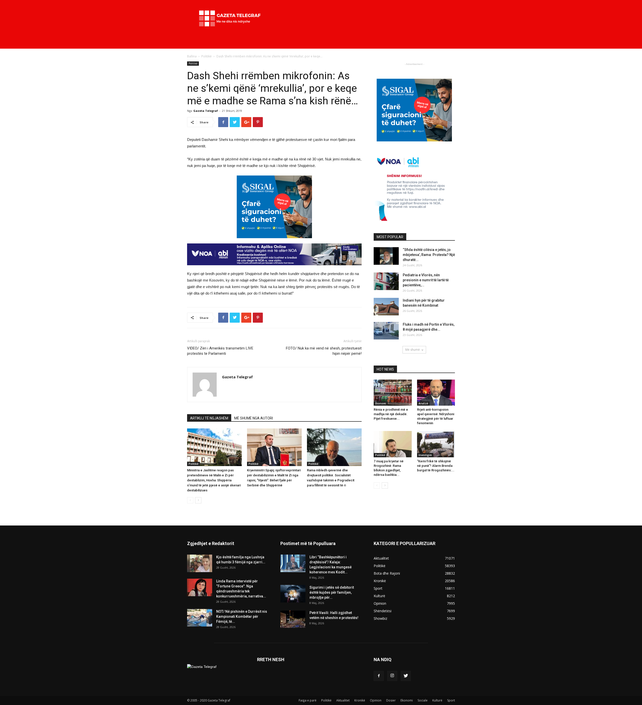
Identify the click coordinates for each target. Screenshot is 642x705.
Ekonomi (380, 403)
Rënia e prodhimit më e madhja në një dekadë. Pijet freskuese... (391, 414)
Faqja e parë (307, 700)
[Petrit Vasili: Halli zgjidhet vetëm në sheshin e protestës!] (292, 619)
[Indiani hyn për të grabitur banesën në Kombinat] (386, 306)
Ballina (192, 56)
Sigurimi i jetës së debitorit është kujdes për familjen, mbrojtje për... (331, 592)
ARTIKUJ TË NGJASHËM (209, 418)
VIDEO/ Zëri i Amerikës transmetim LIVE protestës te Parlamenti (220, 351)
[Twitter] (406, 676)
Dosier (391, 700)
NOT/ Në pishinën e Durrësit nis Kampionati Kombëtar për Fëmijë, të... (241, 616)
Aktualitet (343, 700)
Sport (451, 700)
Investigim (425, 455)
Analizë (423, 403)
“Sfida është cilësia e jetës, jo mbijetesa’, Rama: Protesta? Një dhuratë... (429, 255)
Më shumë (412, 349)
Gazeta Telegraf (205, 111)
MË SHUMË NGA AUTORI (253, 418)
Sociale (423, 700)
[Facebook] (379, 676)
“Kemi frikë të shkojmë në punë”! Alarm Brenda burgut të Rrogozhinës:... (435, 465)
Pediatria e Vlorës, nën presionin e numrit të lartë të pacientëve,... (426, 280)
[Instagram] (392, 676)
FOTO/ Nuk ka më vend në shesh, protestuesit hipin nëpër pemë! (324, 351)
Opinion (375, 700)
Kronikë (359, 700)
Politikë (206, 56)
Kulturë (437, 700)
